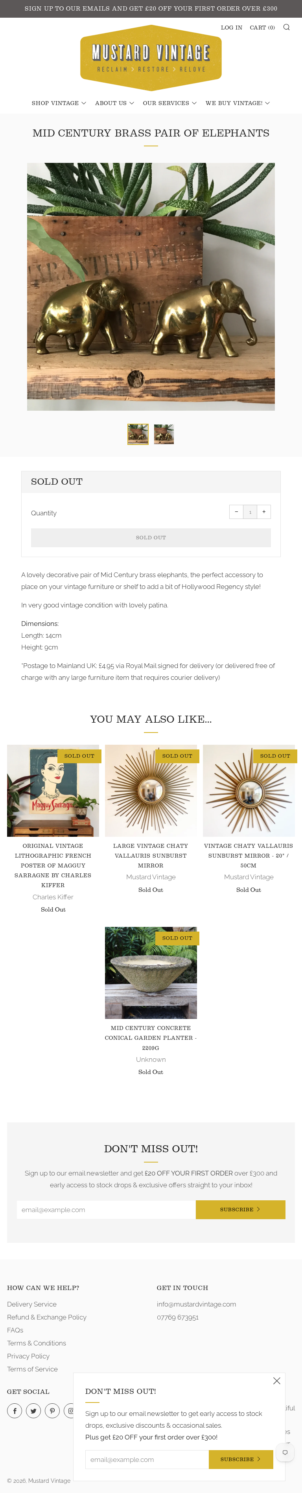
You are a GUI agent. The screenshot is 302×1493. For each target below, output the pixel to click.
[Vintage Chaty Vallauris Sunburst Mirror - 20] (249, 791)
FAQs (15, 1330)
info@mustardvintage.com (196, 1304)
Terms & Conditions (36, 1343)
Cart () (262, 28)
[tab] (138, 434)
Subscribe (237, 1209)
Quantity (44, 513)
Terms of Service (32, 1369)
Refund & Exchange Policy (47, 1317)
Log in (232, 28)
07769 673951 (178, 1317)
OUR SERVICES (166, 103)
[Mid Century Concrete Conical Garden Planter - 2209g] (151, 973)
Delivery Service (32, 1304)
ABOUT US (111, 103)
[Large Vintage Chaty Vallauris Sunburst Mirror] (151, 791)
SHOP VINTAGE (55, 103)
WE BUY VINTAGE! (234, 103)
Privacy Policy (28, 1356)
